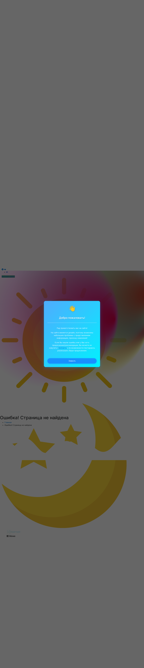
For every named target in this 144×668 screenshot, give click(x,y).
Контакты (62, 348)
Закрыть (72, 361)
